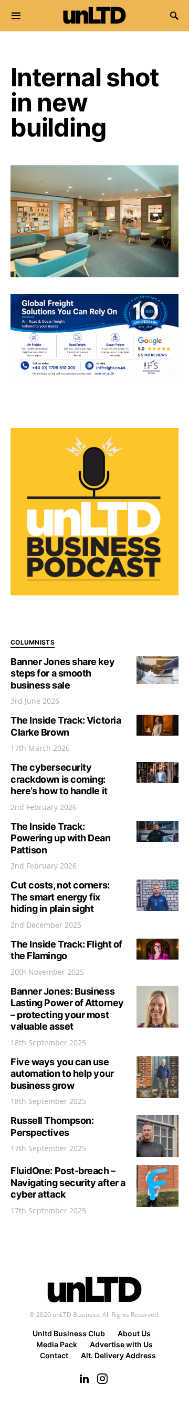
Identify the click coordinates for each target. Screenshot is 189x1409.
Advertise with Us (121, 1344)
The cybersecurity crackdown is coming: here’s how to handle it (59, 779)
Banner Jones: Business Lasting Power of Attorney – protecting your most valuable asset (67, 1009)
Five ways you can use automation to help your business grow (62, 1073)
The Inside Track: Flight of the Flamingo (66, 950)
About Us (134, 1333)
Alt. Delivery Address (118, 1355)
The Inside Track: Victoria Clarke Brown (65, 726)
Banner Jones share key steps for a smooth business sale (62, 673)
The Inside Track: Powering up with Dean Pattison (60, 838)
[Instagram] (102, 1378)
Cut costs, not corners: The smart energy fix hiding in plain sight (60, 897)
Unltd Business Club (69, 1333)
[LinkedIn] (84, 1378)
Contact (54, 1355)
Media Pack (56, 1344)
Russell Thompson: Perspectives (51, 1126)
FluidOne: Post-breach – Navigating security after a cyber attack (67, 1182)
